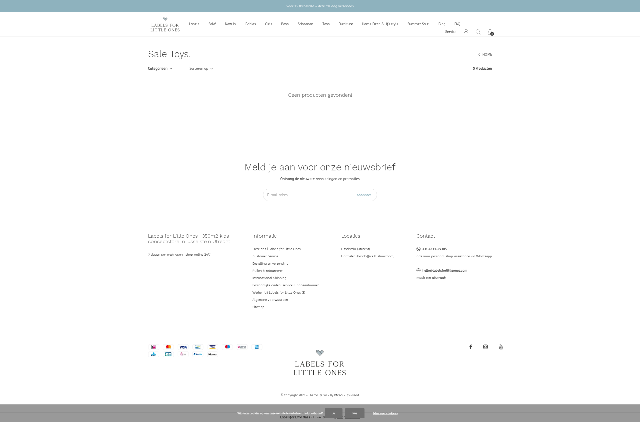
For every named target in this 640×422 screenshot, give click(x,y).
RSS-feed (352, 395)
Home (487, 54)
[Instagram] (485, 347)
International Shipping (269, 278)
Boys (285, 24)
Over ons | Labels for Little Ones (276, 249)
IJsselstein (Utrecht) (355, 249)
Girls (268, 24)
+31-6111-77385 (434, 249)
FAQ (457, 24)
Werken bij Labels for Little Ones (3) (278, 292)
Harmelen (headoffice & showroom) (367, 256)
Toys (326, 24)
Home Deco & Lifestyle (380, 24)
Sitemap (258, 307)
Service (450, 31)
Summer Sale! (419, 24)
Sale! (212, 24)
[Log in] (466, 32)
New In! (230, 24)
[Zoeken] (478, 32)
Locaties (350, 236)
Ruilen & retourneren (268, 271)
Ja (333, 413)
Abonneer (364, 195)
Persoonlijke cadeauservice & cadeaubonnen (286, 285)
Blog (442, 24)
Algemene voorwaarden (270, 300)
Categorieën (158, 68)
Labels (194, 24)
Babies (251, 24)
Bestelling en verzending (270, 263)
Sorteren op (199, 68)
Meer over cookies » (385, 413)
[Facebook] (471, 347)
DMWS (338, 395)
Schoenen (305, 24)
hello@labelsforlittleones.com (444, 270)
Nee (354, 413)
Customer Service (265, 256)
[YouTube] (501, 347)
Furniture (346, 24)
